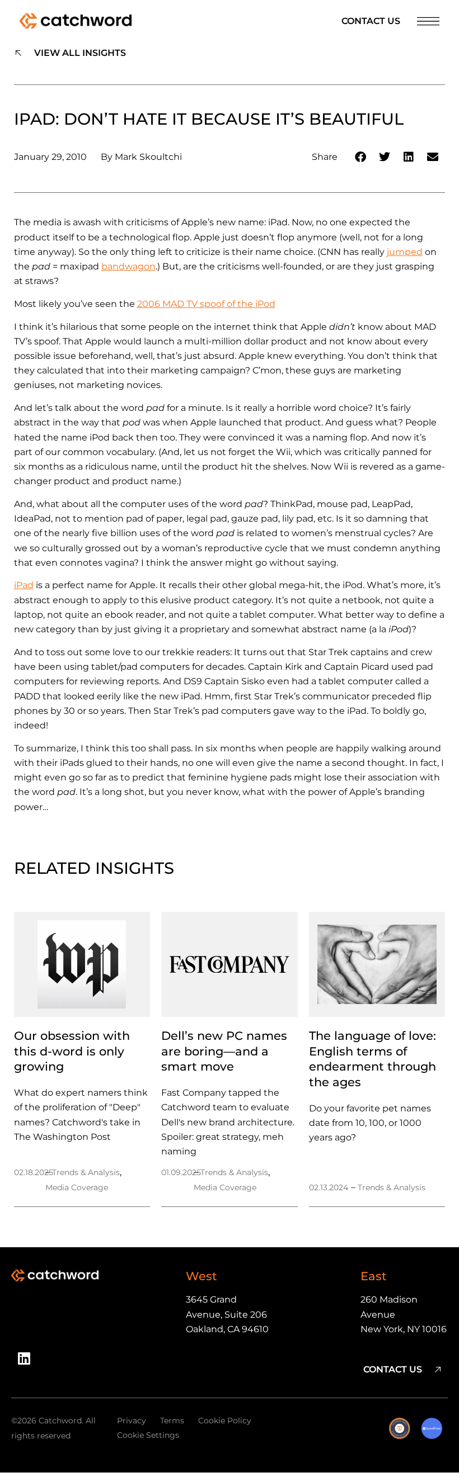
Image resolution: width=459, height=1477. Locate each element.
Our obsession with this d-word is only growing (72, 1051)
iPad (24, 585)
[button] (361, 157)
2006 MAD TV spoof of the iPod (206, 304)
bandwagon (128, 266)
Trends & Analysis (86, 1172)
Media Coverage (76, 1187)
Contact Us (370, 21)
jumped (405, 252)
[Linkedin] (28, 1362)
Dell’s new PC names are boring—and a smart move (224, 1051)
